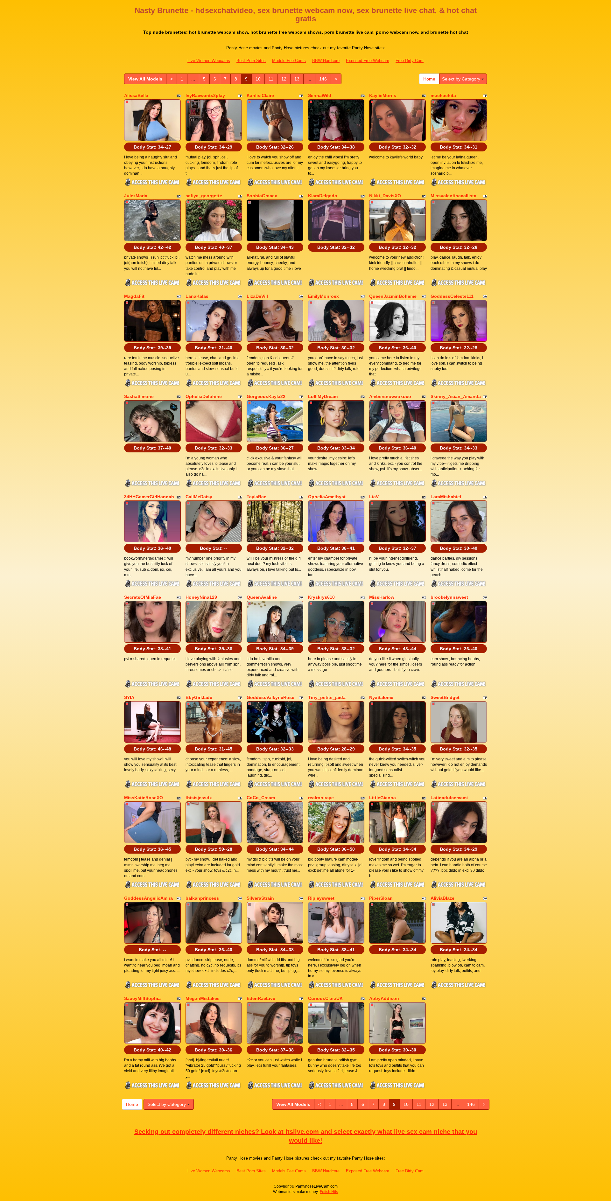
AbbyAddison (384, 998)
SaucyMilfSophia (142, 998)
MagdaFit (134, 296)
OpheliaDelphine (204, 396)
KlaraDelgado (322, 195)
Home (429, 78)
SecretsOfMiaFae (142, 597)
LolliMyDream (323, 396)
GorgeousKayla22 (266, 396)
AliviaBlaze (442, 898)
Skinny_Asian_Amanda (456, 396)
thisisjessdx (199, 797)
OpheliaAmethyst (327, 496)
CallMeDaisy (199, 496)
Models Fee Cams (289, 60)
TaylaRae (256, 496)
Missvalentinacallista (453, 195)
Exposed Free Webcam (367, 60)
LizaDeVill (257, 296)
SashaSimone (139, 396)
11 (271, 78)
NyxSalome (381, 697)
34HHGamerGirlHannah (149, 496)
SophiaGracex (262, 195)
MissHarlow (381, 597)
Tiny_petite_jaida (327, 697)
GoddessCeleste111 (452, 296)
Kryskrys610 (321, 597)
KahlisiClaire (260, 95)
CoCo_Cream (261, 797)
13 (296, 78)
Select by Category (461, 78)
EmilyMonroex (323, 296)
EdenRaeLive (261, 998)
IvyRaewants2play (205, 95)
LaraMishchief (446, 496)
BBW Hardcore (326, 60)
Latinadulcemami (449, 797)
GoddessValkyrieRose (270, 697)
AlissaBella (136, 95)
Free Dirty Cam (410, 60)
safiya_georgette (204, 195)
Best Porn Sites (251, 60)
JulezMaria (135, 195)
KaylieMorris (382, 95)
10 (258, 78)
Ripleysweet (321, 898)
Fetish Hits (329, 1192)
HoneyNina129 (201, 597)
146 (323, 78)
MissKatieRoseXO (143, 797)
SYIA (129, 697)
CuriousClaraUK (325, 998)
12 (283, 78)
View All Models (145, 78)
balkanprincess (202, 898)
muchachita (443, 95)
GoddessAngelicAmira (148, 898)
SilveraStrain (260, 898)
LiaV (374, 496)
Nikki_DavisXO (385, 195)
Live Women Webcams (208, 60)
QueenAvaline (262, 597)
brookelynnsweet (449, 597)
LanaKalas (197, 296)
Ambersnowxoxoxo (390, 396)
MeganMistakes (203, 998)
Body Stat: (152, 147)
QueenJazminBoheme (393, 296)
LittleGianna (382, 797)
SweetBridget (445, 697)
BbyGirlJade (199, 697)
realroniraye (321, 797)
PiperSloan (381, 898)
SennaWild (319, 95)
